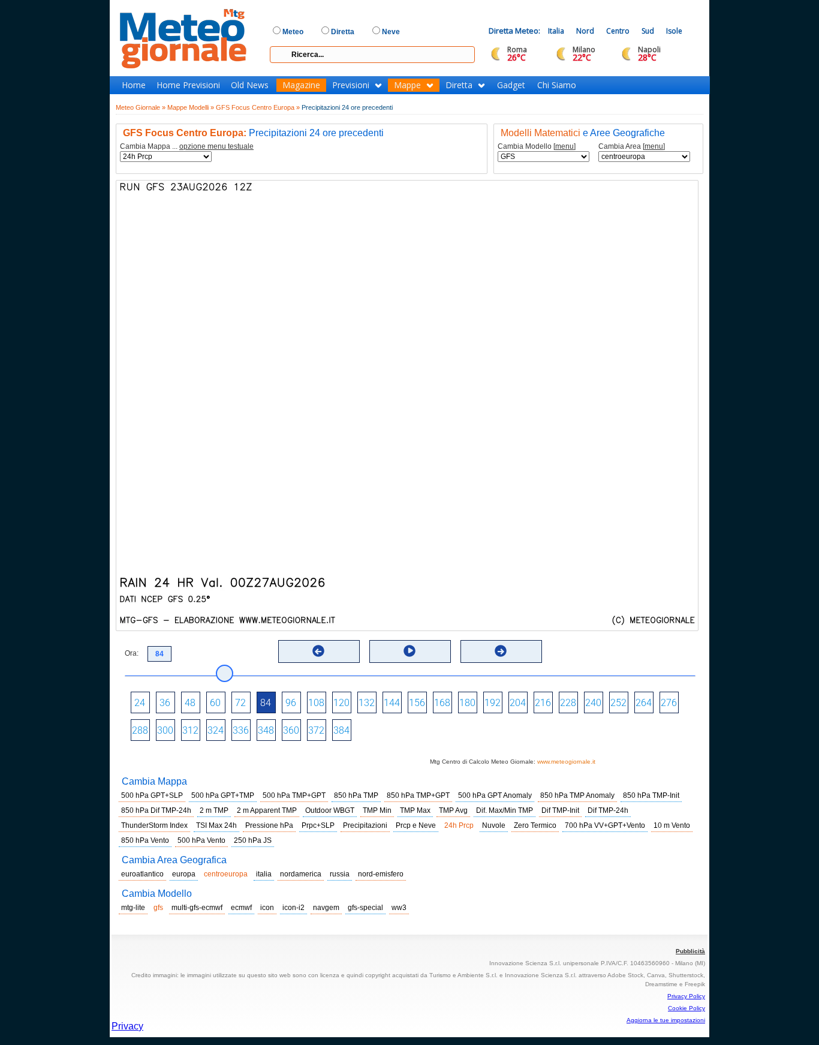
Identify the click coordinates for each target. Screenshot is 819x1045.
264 (644, 702)
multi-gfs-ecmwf (196, 907)
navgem (326, 907)
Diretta (458, 85)
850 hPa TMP (356, 795)
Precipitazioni (365, 825)
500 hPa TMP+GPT (294, 795)
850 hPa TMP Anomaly (577, 795)
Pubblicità (690, 951)
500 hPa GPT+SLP (152, 795)
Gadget (511, 85)
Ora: (131, 653)
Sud (648, 31)
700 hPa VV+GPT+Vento (605, 825)
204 (518, 702)
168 (442, 702)
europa (183, 874)
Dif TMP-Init (560, 810)
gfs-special (365, 907)
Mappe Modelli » (190, 107)
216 (543, 702)
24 (139, 702)
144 (392, 702)
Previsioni (350, 85)
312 (190, 730)
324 (215, 730)
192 (492, 702)
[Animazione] (409, 651)
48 (190, 702)
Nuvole (493, 825)
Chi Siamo (556, 85)
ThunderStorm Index (154, 825)
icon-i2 (293, 907)
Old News (250, 85)
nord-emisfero (381, 874)
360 (291, 730)
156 (417, 702)
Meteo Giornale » (140, 107)
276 (669, 702)
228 (568, 702)
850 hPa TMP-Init (651, 795)
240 (593, 702)
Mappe (407, 85)
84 (265, 702)
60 (215, 702)
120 (341, 702)
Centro (618, 31)
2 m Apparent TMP (267, 810)
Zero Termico (535, 825)
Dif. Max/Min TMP (504, 810)
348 (266, 730)
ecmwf (241, 907)
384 (341, 730)
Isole (674, 31)
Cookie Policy (686, 1008)
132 (367, 702)
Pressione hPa (269, 825)
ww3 (399, 907)
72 (240, 702)
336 (241, 730)
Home (134, 85)
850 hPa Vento (145, 840)
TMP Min (377, 810)
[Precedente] (318, 651)
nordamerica (300, 874)
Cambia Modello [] (537, 147)
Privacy (127, 1026)
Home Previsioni (188, 85)
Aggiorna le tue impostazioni (666, 1020)
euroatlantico (142, 874)
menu (564, 146)
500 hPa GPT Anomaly (495, 795)
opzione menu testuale (216, 146)
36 (164, 702)
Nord (585, 31)
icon (267, 907)
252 (618, 702)
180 (467, 702)
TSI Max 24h (216, 825)
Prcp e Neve (416, 825)
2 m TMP (214, 810)
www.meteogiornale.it (566, 761)
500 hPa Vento (201, 840)
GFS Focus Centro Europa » (258, 107)
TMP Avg (453, 810)
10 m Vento (672, 825)
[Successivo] (500, 651)
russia (340, 874)
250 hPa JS (253, 840)
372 (316, 730)
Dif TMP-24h (608, 810)
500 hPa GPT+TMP (222, 795)
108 (316, 702)
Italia (556, 31)
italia (264, 874)
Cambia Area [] (631, 147)
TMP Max (415, 810)
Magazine (301, 85)
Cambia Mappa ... (187, 147)
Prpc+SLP (318, 825)
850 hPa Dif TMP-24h (156, 810)
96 (290, 702)
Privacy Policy (686, 996)
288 (140, 730)
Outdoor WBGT (329, 810)
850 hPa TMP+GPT (418, 795)
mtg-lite (133, 907)
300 (165, 730)
